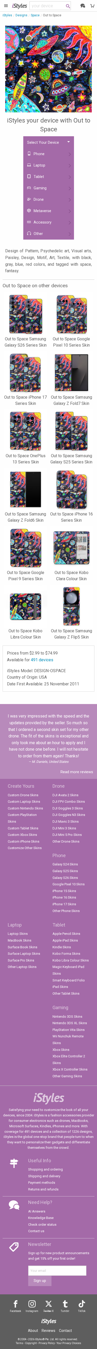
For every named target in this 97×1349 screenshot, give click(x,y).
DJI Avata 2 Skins (65, 795)
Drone (38, 199)
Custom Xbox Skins (22, 835)
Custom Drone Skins (23, 795)
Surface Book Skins (22, 947)
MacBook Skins (19, 940)
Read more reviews (77, 772)
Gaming (40, 188)
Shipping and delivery (44, 1176)
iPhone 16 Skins (64, 897)
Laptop (39, 165)
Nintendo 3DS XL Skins (70, 1023)
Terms (19, 1343)
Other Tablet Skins (66, 993)
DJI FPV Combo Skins (69, 801)
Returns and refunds (43, 1189)
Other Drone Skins (66, 841)
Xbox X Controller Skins (70, 1069)
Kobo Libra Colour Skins (71, 960)
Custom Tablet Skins (23, 828)
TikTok (81, 1311)
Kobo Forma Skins (66, 954)
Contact (65, 1331)
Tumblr (65, 1311)
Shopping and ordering (45, 1169)
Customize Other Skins (25, 848)
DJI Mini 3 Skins (64, 828)
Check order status (42, 1224)
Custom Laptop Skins (24, 801)
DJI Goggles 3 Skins (68, 808)
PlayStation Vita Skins (69, 1030)
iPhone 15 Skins (64, 891)
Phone (38, 154)
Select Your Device (43, 142)
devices (42, 659)
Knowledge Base (41, 1218)
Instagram (32, 1311)
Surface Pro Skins (21, 960)
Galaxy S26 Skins (65, 878)
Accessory (42, 222)
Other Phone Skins (66, 911)
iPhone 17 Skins (64, 904)
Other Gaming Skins (67, 1076)
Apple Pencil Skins (66, 934)
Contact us (36, 1231)
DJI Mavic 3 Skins (66, 821)
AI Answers (36, 1211)
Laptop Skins (18, 934)
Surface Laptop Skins (24, 954)
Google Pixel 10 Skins (69, 884)
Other (38, 234)
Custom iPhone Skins (23, 841)
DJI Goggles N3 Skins (69, 815)
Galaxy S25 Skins (65, 871)
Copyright (31, 1343)
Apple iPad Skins (65, 940)
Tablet (38, 177)
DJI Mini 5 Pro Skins (67, 835)
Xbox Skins (61, 1050)
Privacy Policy (47, 1343)
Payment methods (41, 1183)
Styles (19, 6)
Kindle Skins (62, 947)
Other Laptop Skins (22, 967)
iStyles (7, 15)
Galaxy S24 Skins (65, 864)
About (33, 1331)
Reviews (48, 1331)
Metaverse (42, 211)
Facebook (15, 1311)
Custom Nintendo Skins (25, 808)
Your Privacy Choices (69, 1343)
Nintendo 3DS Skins (67, 1016)
